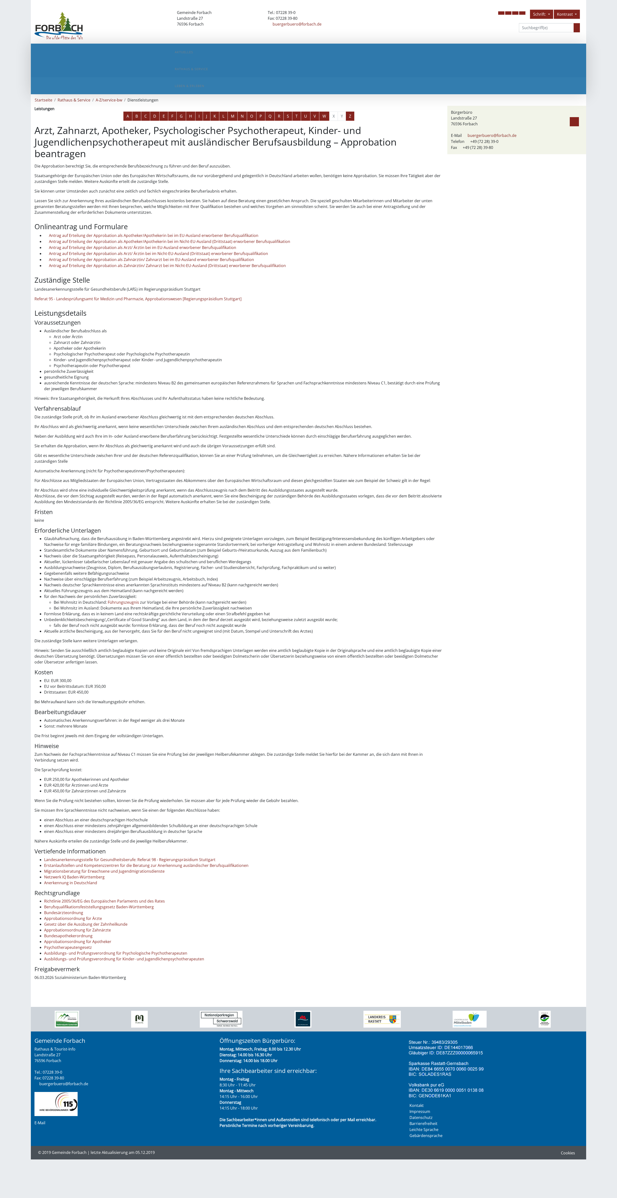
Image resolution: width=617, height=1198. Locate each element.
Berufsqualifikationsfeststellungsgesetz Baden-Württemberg (99, 907)
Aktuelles (184, 52)
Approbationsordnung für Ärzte (73, 918)
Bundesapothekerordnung (68, 935)
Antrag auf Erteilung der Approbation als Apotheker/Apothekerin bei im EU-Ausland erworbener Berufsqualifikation (153, 235)
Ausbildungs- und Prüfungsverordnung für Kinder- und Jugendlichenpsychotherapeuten (124, 959)
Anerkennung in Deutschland (70, 882)
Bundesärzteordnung (63, 912)
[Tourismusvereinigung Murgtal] (139, 1018)
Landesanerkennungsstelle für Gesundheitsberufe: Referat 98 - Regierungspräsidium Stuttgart (129, 859)
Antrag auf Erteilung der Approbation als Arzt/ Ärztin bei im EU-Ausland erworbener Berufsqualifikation (142, 247)
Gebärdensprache (426, 1135)
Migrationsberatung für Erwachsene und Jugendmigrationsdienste (104, 871)
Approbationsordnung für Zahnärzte (77, 930)
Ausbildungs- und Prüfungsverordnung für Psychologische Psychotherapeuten (115, 953)
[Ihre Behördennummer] (56, 1103)
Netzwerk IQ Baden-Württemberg (74, 877)
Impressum (419, 1111)
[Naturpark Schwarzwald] (545, 1018)
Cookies (568, 1153)
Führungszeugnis (123, 602)
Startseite (43, 100)
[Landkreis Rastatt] (382, 1018)
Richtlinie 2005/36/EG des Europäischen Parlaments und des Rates (104, 901)
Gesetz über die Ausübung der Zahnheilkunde (85, 924)
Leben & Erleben (189, 86)
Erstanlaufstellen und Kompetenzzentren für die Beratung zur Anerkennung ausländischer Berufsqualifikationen (146, 865)
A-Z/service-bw (109, 100)
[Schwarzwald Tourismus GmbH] (303, 1018)
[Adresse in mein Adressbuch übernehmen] (574, 120)
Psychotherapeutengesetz (68, 947)
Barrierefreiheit (423, 1123)
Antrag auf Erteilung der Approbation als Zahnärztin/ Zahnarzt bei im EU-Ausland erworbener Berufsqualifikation (151, 259)
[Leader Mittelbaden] (470, 1018)
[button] (501, 13)
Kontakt (416, 1105)
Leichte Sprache (423, 1129)
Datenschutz (421, 1117)
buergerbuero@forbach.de (297, 24)
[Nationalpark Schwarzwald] (67, 1018)
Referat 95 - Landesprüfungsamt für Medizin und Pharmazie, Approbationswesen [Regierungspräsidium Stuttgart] (137, 298)
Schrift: (540, 14)
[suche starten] (577, 27)
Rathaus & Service (191, 69)
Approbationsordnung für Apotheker (77, 941)
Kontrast (565, 14)
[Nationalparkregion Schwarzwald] (221, 1018)
